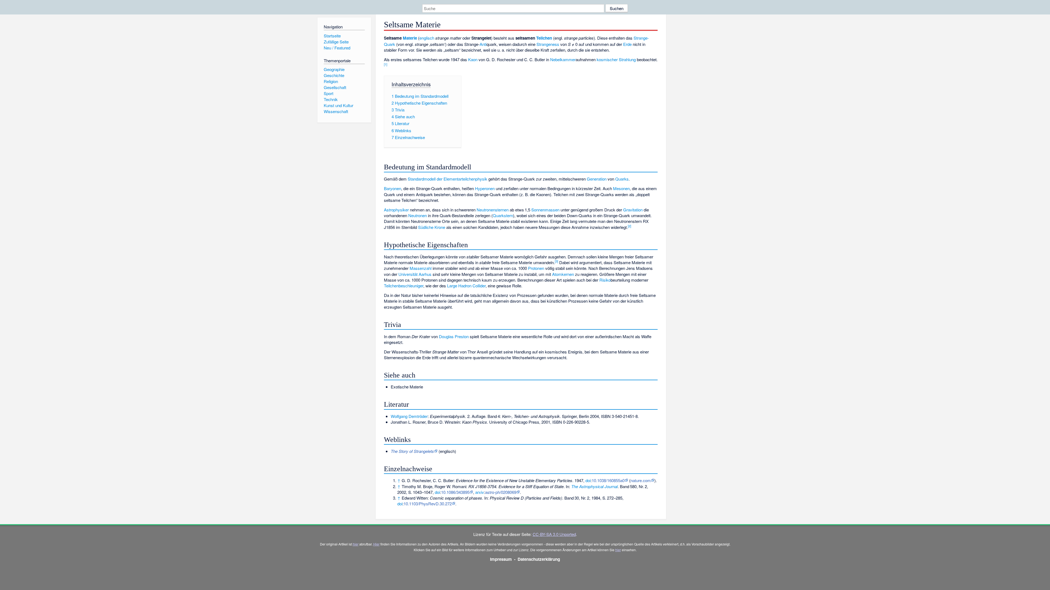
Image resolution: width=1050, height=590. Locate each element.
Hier (376, 544)
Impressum (501, 559)
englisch (426, 38)
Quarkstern (503, 215)
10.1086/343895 (455, 492)
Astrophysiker (396, 210)
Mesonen (621, 188)
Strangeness (547, 44)
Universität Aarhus (414, 274)
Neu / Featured (337, 48)
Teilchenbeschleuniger (403, 285)
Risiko (605, 280)
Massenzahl (420, 268)
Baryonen (392, 188)
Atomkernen (563, 274)
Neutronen (417, 215)
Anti (483, 44)
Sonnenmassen (545, 210)
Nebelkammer (563, 59)
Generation (596, 179)
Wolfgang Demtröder (409, 416)
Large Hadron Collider (466, 285)
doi (588, 480)
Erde (627, 44)
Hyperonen (485, 188)
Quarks (622, 179)
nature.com (641, 480)
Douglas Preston (454, 336)
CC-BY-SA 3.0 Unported (554, 534)
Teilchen (544, 38)
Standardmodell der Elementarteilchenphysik (447, 179)
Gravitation (633, 210)
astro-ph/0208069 (500, 492)
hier (355, 544)
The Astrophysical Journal (594, 486)
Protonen (536, 268)
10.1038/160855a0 (608, 480)
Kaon (472, 59)
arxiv (479, 492)
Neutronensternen (493, 210)
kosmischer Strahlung (616, 59)
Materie (410, 38)
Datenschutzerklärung (539, 559)
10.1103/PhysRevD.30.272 (428, 503)
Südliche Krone (431, 227)
